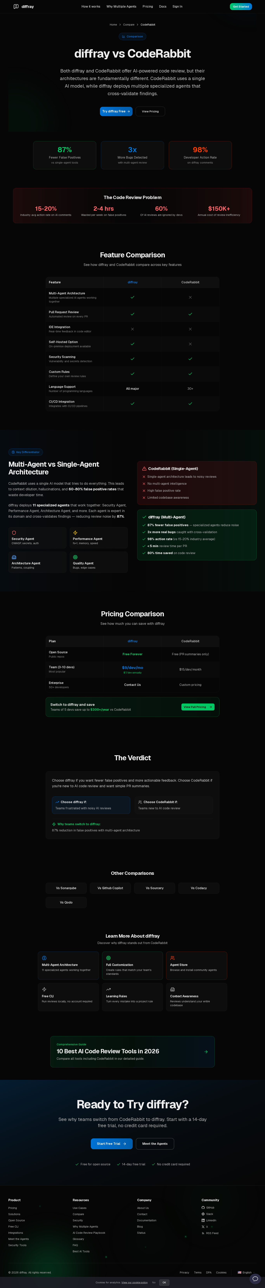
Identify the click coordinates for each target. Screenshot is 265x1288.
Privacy (184, 1272)
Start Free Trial (108, 1144)
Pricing (148, 6)
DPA (208, 1272)
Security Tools (17, 1245)
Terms (198, 1272)
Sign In (177, 6)
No (153, 1282)
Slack (209, 1214)
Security (78, 1220)
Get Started (241, 6)
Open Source (16, 1220)
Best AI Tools (81, 1251)
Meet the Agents (155, 1144)
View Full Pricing (195, 707)
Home (113, 24)
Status (141, 1233)
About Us (143, 1208)
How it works (90, 6)
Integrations (15, 1233)
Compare (128, 24)
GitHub (210, 1207)
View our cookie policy (134, 1282)
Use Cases (80, 1208)
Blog (140, 1226)
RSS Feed (212, 1233)
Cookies (221, 1272)
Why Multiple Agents (121, 6)
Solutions (14, 1214)
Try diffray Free (114, 111)
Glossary (78, 1239)
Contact (142, 1214)
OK (164, 1282)
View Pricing (150, 111)
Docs (162, 6)
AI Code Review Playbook (89, 1233)
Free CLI (13, 1226)
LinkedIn (211, 1220)
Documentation (146, 1220)
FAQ (75, 1245)
